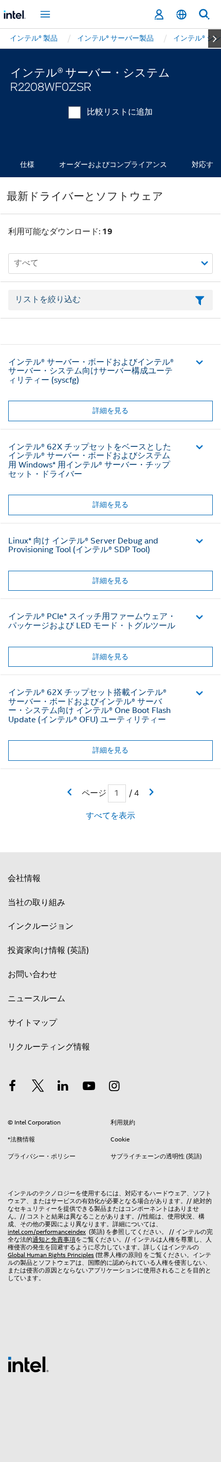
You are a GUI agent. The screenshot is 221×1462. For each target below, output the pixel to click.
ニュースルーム (36, 999)
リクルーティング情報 (49, 1047)
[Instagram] (114, 1087)
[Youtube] (89, 1087)
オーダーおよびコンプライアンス (113, 164)
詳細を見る (110, 410)
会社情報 (24, 878)
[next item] (214, 38)
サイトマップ (32, 1023)
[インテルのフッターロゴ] (28, 1364)
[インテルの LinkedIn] (63, 1087)
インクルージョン (40, 926)
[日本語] (181, 15)
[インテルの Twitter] (38, 1087)
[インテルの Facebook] (12, 1087)
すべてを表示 (110, 816)
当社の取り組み (36, 902)
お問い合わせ (32, 974)
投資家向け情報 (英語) (48, 950)
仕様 (27, 164)
